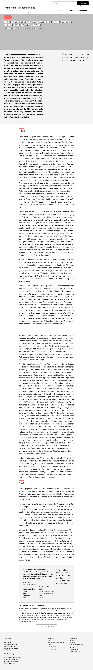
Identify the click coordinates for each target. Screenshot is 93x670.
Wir (49, 640)
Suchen (83, 3)
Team (49, 644)
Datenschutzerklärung (76, 644)
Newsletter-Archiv (53, 648)
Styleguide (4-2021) (76, 651)
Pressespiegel (52, 646)
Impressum (73, 642)
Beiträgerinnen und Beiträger (56, 642)
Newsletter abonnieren (54, 650)
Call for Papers (74, 649)
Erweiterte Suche (84, 6)
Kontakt (72, 640)
